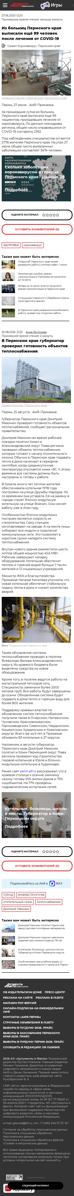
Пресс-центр (55, 992)
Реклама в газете (49, 997)
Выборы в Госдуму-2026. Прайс (28, 1027)
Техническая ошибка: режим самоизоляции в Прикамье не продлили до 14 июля (42, 276)
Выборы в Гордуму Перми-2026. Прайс (33, 1041)
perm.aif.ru (28, 771)
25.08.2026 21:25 (12, 332)
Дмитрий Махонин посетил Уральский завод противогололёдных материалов (41, 927)
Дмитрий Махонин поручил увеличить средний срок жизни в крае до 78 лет (41, 939)
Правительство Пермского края (24, 405)
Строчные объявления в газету (28, 1022)
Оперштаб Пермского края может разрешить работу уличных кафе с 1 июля (42, 263)
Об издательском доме (22, 992)
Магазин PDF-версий (19, 1003)
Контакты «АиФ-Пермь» (22, 1017)
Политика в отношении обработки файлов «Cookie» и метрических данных (33, 1141)
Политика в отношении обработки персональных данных (27, 1134)
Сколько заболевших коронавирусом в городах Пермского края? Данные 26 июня (35, 174)
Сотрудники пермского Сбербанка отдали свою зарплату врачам (43, 299)
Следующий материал (35, 1185)
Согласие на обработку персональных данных (35, 1129)
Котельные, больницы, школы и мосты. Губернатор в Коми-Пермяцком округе (36, 813)
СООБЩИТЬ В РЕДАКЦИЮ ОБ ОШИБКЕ (31, 1047)
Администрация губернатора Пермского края (34, 98)
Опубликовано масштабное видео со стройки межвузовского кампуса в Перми (43, 963)
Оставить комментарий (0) (37, 229)
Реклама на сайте (18, 997)
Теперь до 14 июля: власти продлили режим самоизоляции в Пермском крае (41, 287)
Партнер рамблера (36, 1177)
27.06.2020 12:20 (12, 15)
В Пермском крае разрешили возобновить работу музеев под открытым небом (43, 312)
